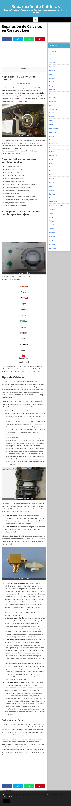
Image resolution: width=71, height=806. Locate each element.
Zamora (52, 244)
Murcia (51, 182)
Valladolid (52, 236)
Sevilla (51, 213)
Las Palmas (53, 155)
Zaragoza (52, 248)
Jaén (50, 148)
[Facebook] (6, 39)
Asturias (52, 70)
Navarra (52, 186)
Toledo (51, 229)
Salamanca (53, 202)
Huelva (51, 136)
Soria (51, 217)
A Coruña (52, 51)
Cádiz (51, 93)
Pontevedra (53, 198)
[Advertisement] (24, 54)
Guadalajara (53, 128)
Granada (52, 124)
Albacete (52, 59)
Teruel (51, 225)
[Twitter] (17, 39)
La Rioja (52, 151)
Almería (52, 66)
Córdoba (52, 113)
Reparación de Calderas (35, 6)
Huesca (51, 140)
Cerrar (6, 801)
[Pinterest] (39, 39)
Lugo (51, 167)
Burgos (51, 86)
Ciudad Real (53, 109)
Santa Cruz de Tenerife (57, 205)
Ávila (51, 74)
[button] (35, 19)
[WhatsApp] (28, 39)
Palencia (52, 194)
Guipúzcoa (53, 132)
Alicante (52, 63)
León (13, 790)
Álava (51, 55)
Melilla (51, 178)
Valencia (52, 233)
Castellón (52, 101)
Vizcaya (51, 240)
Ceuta (51, 105)
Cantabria (52, 97)
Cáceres (52, 90)
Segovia (52, 209)
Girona (51, 121)
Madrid (51, 171)
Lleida (51, 163)
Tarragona (52, 221)
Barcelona (52, 82)
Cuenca (52, 117)
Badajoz (52, 78)
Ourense (52, 190)
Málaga (51, 175)
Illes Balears (53, 144)
